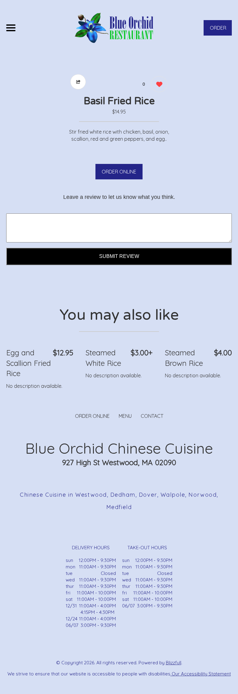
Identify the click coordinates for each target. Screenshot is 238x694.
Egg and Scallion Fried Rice (28, 363)
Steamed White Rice (103, 358)
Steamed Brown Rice (184, 358)
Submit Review (119, 256)
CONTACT (152, 416)
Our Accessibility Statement (200, 674)
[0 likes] (157, 84)
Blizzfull (173, 663)
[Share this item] (78, 81)
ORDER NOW (218, 30)
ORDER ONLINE (119, 172)
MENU (125, 416)
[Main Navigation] (10, 27)
